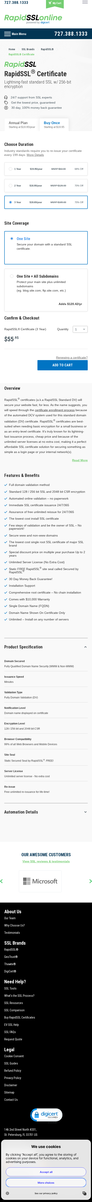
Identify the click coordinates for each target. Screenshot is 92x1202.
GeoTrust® (11, 957)
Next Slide (90, 881)
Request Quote (13, 1039)
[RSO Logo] (33, 19)
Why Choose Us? (14, 925)
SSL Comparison (14, 1010)
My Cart (57, 3)
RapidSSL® (11, 949)
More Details (35, 155)
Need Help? (15, 981)
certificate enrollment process (55, 410)
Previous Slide (1, 881)
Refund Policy (12, 1070)
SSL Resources (13, 1003)
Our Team (10, 918)
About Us (12, 911)
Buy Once (54, 125)
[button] (46, 1115)
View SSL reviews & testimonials (46, 861)
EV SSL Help (11, 1024)
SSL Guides (11, 1063)
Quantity (62, 329)
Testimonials (12, 932)
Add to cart (62, 365)
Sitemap (9, 1092)
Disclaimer (10, 1085)
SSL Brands (15, 943)
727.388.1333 (16, 2)
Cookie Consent (14, 1056)
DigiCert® (10, 971)
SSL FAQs (10, 1032)
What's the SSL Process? (19, 995)
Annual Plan (22, 125)
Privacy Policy (12, 1078)
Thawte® (10, 964)
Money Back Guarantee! (35, 579)
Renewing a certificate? (72, 357)
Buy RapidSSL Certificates (19, 1017)
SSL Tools (10, 988)
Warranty (44, 599)
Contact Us (11, 1099)
